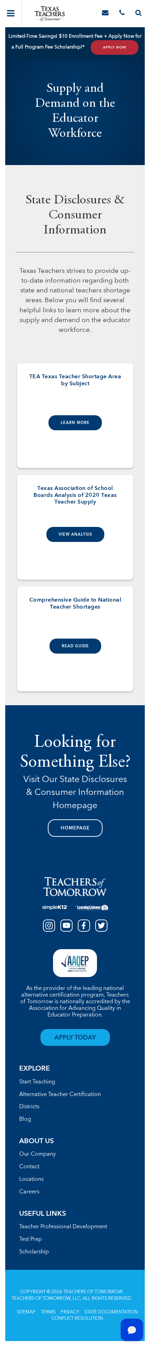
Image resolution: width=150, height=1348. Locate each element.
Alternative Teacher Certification (60, 1094)
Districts (29, 1107)
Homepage (75, 828)
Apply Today (75, 1038)
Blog (25, 1119)
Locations (31, 1179)
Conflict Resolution (77, 1318)
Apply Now (114, 47)
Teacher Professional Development (63, 1227)
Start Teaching (37, 1082)
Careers (29, 1192)
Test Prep (30, 1239)
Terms (48, 1312)
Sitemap (26, 1312)
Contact (29, 1167)
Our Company (37, 1154)
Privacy (70, 1312)
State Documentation (111, 1312)
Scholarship (34, 1252)
